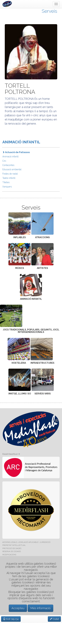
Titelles (6, 182)
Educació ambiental (11, 169)
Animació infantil (10, 156)
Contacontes (8, 165)
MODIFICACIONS (9, 554)
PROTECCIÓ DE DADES (11, 548)
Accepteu (17, 608)
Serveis (49, 11)
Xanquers (7, 186)
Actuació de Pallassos (17, 152)
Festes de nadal (10, 173)
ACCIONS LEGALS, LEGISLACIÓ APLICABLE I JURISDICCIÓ (26, 542)
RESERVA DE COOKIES (11, 551)
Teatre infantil (8, 178)
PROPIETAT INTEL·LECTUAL (14, 545)
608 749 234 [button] (12, 619)
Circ (4, 161)
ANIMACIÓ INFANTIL (21, 142)
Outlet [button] (55, 619)
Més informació (40, 608)
